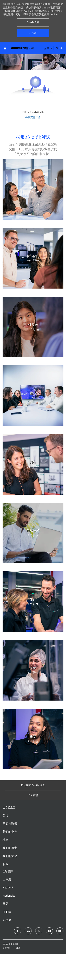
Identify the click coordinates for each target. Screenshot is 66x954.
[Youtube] (59, 930)
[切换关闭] (5, 48)
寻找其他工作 (33, 117)
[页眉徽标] (22, 47)
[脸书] (17, 930)
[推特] (38, 930)
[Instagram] (49, 930)
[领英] (28, 930)
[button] (44, 48)
